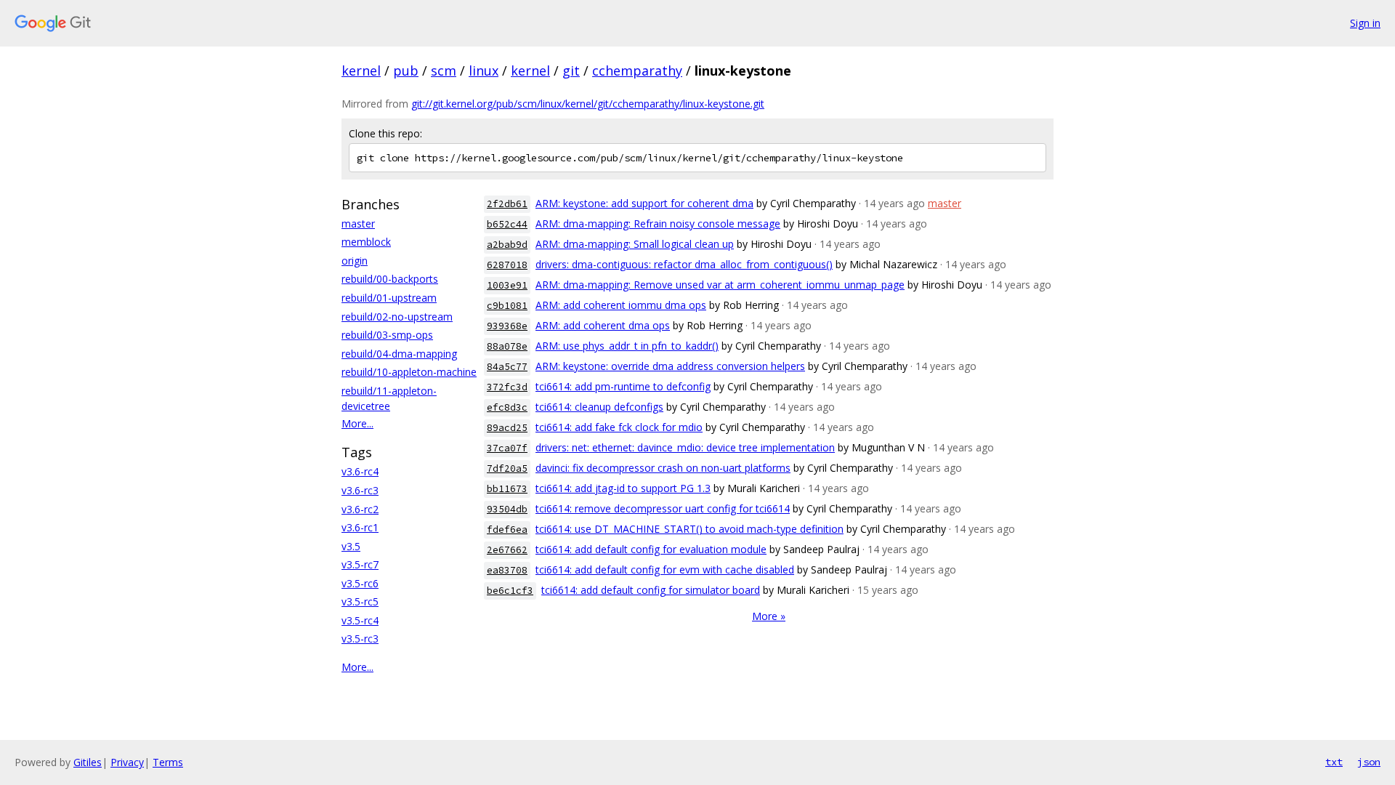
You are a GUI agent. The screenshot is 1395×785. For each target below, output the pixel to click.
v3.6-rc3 (360, 490)
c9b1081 (507, 305)
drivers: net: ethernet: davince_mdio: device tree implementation (685, 447)
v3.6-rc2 (360, 509)
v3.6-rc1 (360, 527)
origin (354, 260)
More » (768, 616)
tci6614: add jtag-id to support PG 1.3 (623, 488)
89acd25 (507, 428)
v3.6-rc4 (360, 471)
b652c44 (507, 224)
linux (483, 70)
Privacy (127, 762)
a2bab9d (507, 244)
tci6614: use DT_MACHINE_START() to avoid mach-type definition (689, 529)
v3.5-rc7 (360, 564)
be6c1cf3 (510, 590)
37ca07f (507, 448)
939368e (507, 326)
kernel (361, 70)
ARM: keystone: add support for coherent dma (644, 203)
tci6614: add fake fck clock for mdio (619, 427)
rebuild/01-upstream (389, 298)
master (358, 223)
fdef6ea (507, 529)
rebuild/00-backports (389, 279)
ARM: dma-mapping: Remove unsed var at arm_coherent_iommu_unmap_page (720, 284)
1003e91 (507, 285)
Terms (168, 762)
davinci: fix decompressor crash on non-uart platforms (662, 468)
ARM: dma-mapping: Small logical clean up (634, 244)
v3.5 (350, 546)
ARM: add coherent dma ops (602, 325)
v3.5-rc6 (360, 583)
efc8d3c (507, 407)
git (571, 70)
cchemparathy (637, 70)
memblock (366, 242)
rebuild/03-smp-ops (387, 335)
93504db (507, 509)
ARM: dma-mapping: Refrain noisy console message (657, 223)
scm (443, 70)
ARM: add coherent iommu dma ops (620, 305)
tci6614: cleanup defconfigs (599, 407)
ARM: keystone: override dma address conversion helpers (670, 366)
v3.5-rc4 (360, 620)
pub (405, 70)
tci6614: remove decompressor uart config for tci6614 (662, 508)
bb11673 (507, 489)
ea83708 (507, 570)
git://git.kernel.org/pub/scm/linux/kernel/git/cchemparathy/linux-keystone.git (587, 103)
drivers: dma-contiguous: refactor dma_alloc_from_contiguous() (684, 264)
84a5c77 (507, 367)
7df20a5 (507, 468)
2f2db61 (507, 204)
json (1368, 761)
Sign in (1365, 23)
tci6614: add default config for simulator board (650, 590)
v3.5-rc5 (360, 601)
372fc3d (507, 387)
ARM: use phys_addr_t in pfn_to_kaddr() (627, 346)
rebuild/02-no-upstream (397, 316)
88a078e (507, 346)
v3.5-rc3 (360, 638)
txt (1334, 761)
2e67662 (507, 550)
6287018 (507, 265)
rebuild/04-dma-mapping (399, 354)
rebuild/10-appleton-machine (409, 372)
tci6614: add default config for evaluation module (651, 549)
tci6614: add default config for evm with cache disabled (664, 569)
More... (357, 423)
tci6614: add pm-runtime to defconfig (623, 386)
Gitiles (87, 762)
